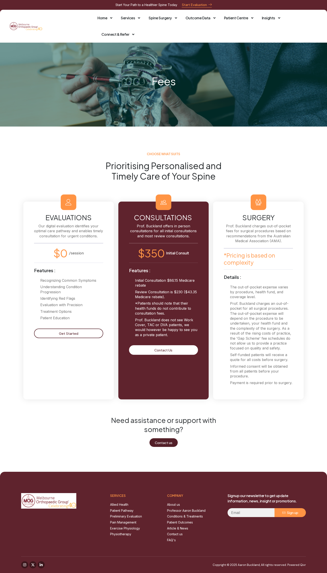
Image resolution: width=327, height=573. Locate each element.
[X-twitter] (32, 564)
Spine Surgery (160, 18)
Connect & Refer (115, 34)
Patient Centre (236, 18)
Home (102, 18)
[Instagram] (24, 564)
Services (128, 18)
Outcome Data (198, 18)
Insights (268, 18)
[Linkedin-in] (41, 564)
